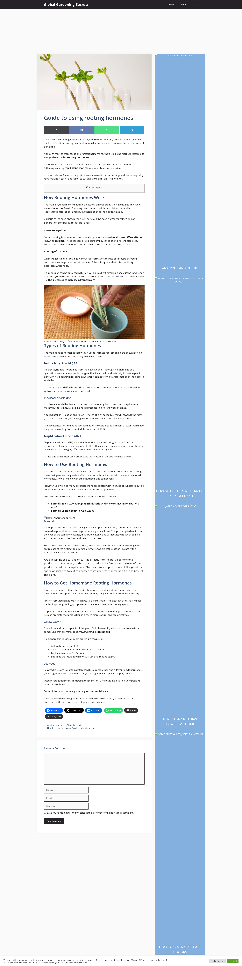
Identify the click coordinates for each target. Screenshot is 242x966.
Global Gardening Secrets (66, 4)
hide (100, 187)
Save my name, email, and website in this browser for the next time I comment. (90, 812)
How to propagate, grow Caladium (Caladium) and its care (74, 728)
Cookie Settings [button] (217, 961)
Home (171, 4)
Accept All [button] (233, 961)
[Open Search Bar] (194, 4)
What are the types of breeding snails (64, 725)
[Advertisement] (121, 30)
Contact (184, 4)
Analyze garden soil (180, 268)
